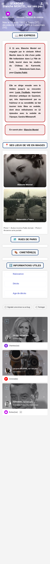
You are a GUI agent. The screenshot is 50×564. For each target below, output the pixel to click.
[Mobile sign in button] (41, 3)
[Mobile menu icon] (3, 3)
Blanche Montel (31, 130)
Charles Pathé (20, 73)
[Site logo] (15, 3)
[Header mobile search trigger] (47, 3)
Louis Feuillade (22, 92)
